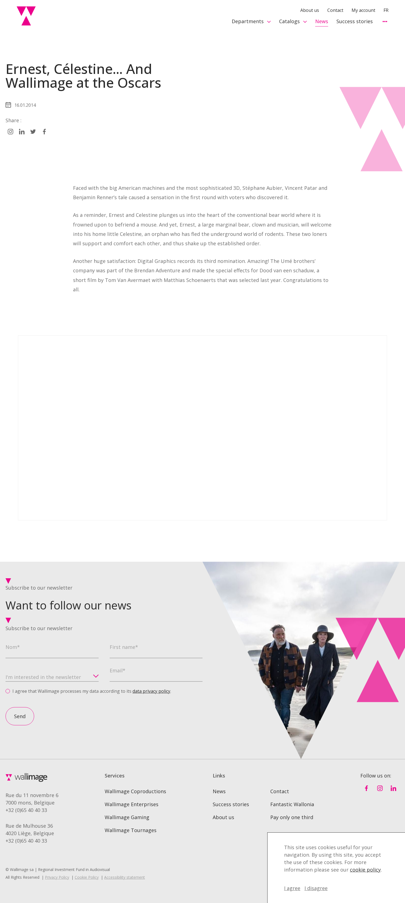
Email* (117, 670)
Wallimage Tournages (130, 830)
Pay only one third (291, 817)
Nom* (13, 647)
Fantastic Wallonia (292, 804)
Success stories (354, 21)
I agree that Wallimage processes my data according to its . (91, 691)
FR (386, 10)
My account (363, 10)
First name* (124, 647)
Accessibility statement (124, 877)
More (384, 21)
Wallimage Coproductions (135, 791)
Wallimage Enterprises (131, 804)
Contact (335, 10)
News (321, 21)
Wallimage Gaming (127, 817)
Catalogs (289, 21)
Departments (248, 21)
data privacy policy (151, 691)
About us (309, 10)
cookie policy (365, 869)
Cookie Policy (87, 877)
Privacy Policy (57, 877)
